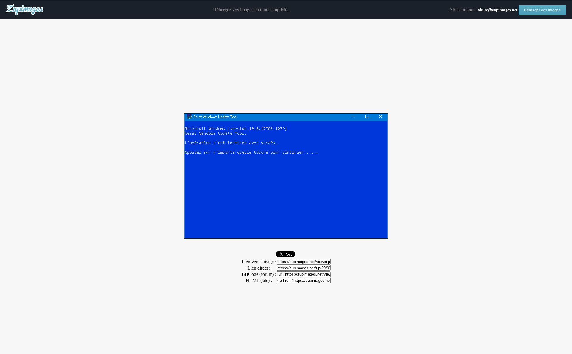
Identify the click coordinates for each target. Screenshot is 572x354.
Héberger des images (542, 10)
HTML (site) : (259, 280)
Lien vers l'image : (259, 261)
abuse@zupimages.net (497, 10)
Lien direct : (259, 267)
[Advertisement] (286, 66)
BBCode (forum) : (259, 274)
